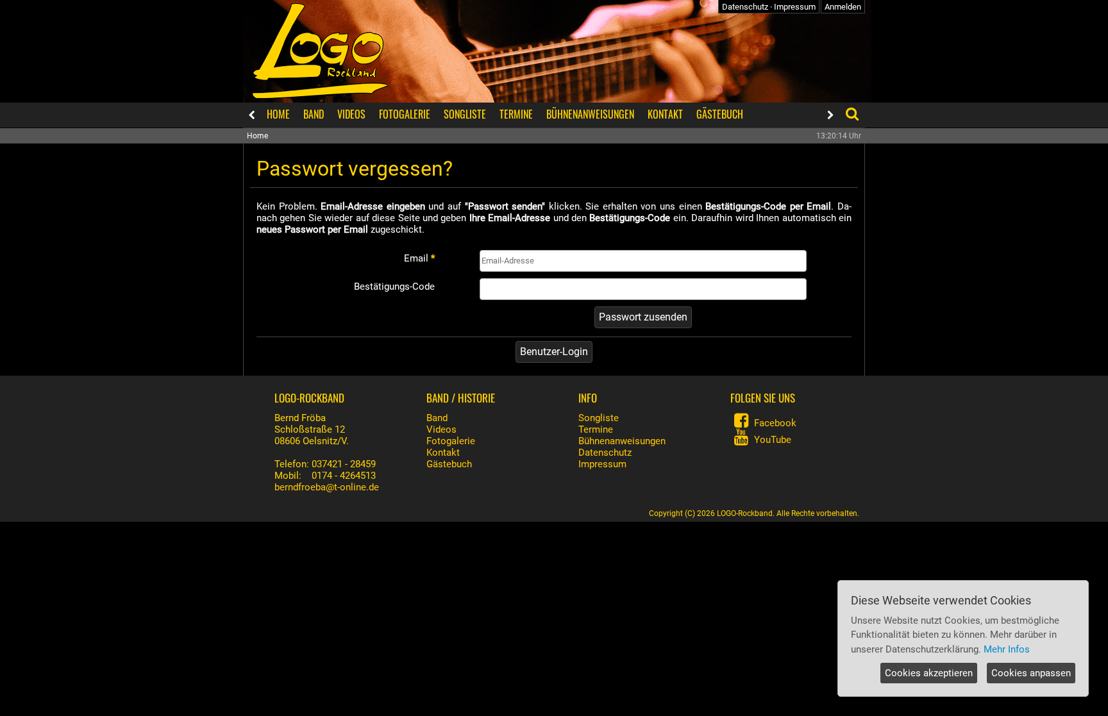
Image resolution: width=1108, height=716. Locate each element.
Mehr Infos (1007, 649)
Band (437, 418)
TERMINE (516, 114)
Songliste (598, 418)
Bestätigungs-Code (394, 286)
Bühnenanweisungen (622, 441)
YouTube (772, 439)
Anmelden (843, 7)
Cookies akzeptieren (929, 673)
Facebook (775, 423)
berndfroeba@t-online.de (326, 487)
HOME (278, 114)
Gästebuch (449, 464)
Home (257, 135)
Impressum (795, 7)
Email (419, 258)
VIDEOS (351, 114)
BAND (313, 114)
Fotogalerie (450, 441)
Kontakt (443, 452)
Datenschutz (745, 7)
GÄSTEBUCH (719, 114)
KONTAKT (665, 114)
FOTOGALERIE (404, 114)
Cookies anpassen (1031, 673)
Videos (441, 429)
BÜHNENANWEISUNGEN (590, 114)
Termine (595, 429)
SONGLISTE (465, 114)
